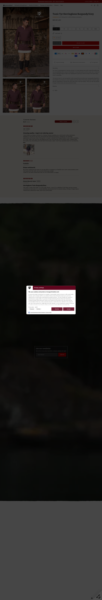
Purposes (32, 309)
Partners (38, 309)
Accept (69, 309)
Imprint (36, 307)
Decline (57, 309)
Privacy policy (31, 307)
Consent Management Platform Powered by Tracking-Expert (40, 312)
